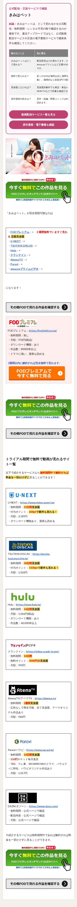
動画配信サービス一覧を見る (38, 114)
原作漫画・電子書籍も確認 (38, 124)
